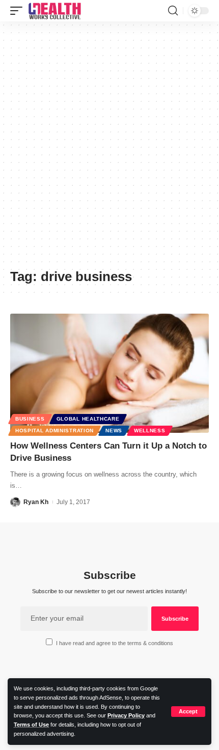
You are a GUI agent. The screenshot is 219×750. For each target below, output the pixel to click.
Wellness (150, 430)
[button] (188, 711)
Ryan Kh (35, 502)
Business (30, 419)
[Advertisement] (109, 148)
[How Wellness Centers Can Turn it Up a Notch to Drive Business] (109, 373)
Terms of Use (31, 724)
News (113, 430)
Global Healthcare (88, 419)
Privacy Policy (126, 715)
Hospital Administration (54, 430)
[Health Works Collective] (54, 10)
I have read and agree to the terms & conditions (114, 643)
